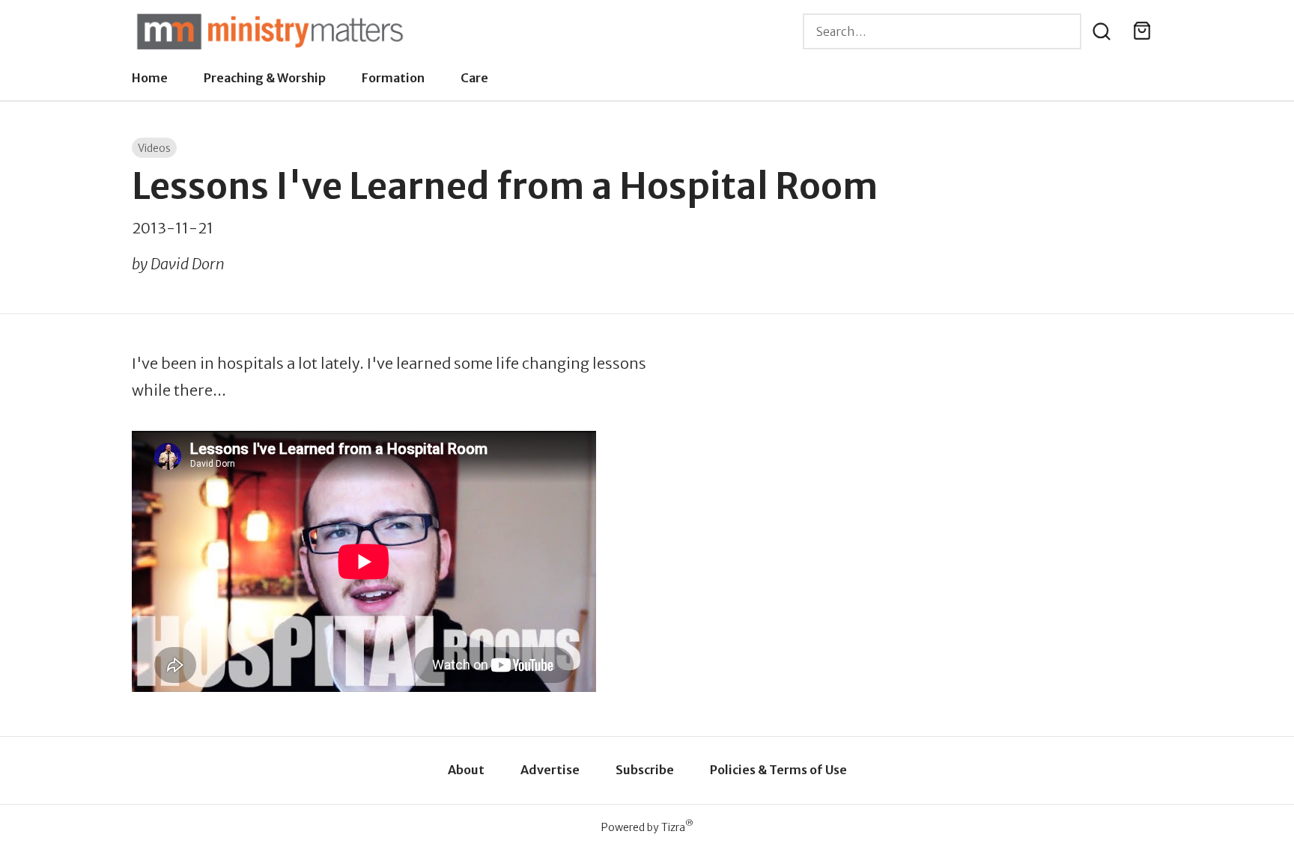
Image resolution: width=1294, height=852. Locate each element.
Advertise (550, 769)
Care (474, 77)
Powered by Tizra (647, 827)
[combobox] (942, 31)
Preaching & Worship (265, 77)
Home (150, 77)
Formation (393, 77)
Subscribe (645, 769)
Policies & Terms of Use (778, 769)
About (466, 769)
